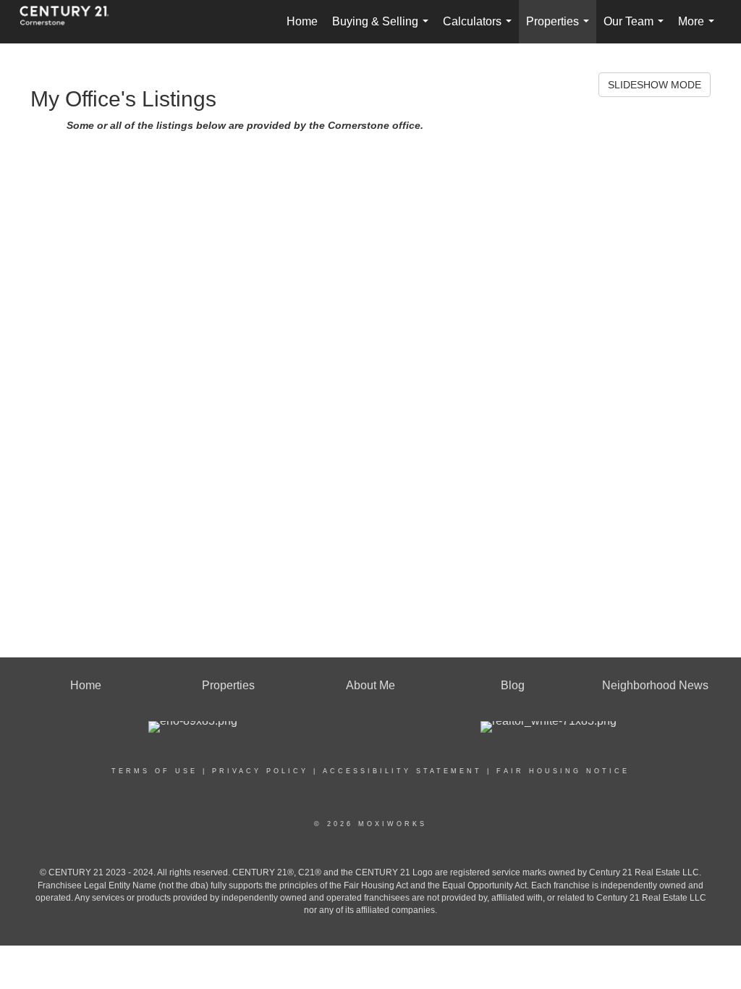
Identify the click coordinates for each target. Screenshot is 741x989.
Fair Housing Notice (563, 771)
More (699, 29)
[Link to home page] (72, 21)
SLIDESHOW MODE (654, 85)
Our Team (636, 29)
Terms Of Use (154, 771)
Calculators (480, 29)
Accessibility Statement (402, 771)
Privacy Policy (260, 771)
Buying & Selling (383, 29)
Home (302, 21)
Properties (560, 29)
